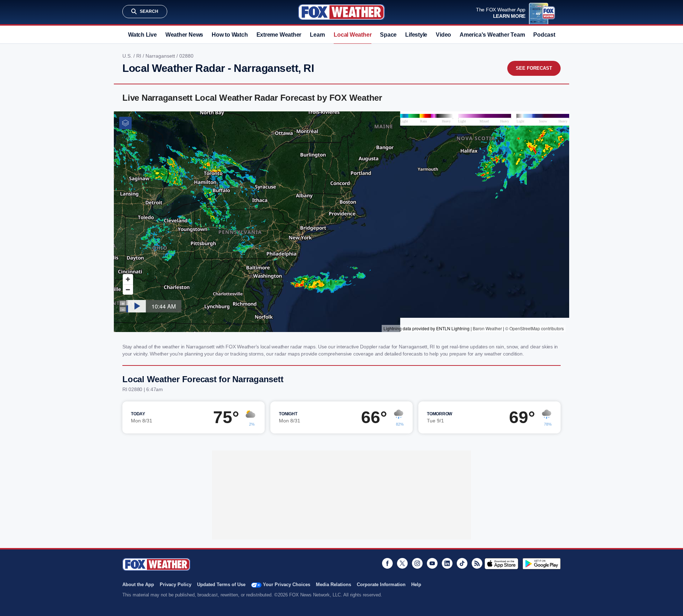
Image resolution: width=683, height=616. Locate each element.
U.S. (127, 56)
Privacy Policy (175, 584)
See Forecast (534, 68)
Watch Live (142, 35)
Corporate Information (381, 584)
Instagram (417, 563)
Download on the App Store (501, 563)
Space (388, 35)
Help (416, 584)
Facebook (387, 563)
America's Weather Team (492, 35)
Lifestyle (416, 35)
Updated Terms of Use (221, 584)
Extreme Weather (279, 35)
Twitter (402, 563)
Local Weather (352, 35)
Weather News (184, 35)
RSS (477, 563)
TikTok (462, 563)
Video (443, 35)
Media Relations (333, 584)
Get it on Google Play (542, 563)
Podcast (544, 35)
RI (139, 56)
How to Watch (230, 35)
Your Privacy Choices (286, 584)
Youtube (432, 563)
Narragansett (160, 56)
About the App (138, 584)
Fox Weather (341, 12)
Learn (317, 35)
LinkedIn (447, 563)
